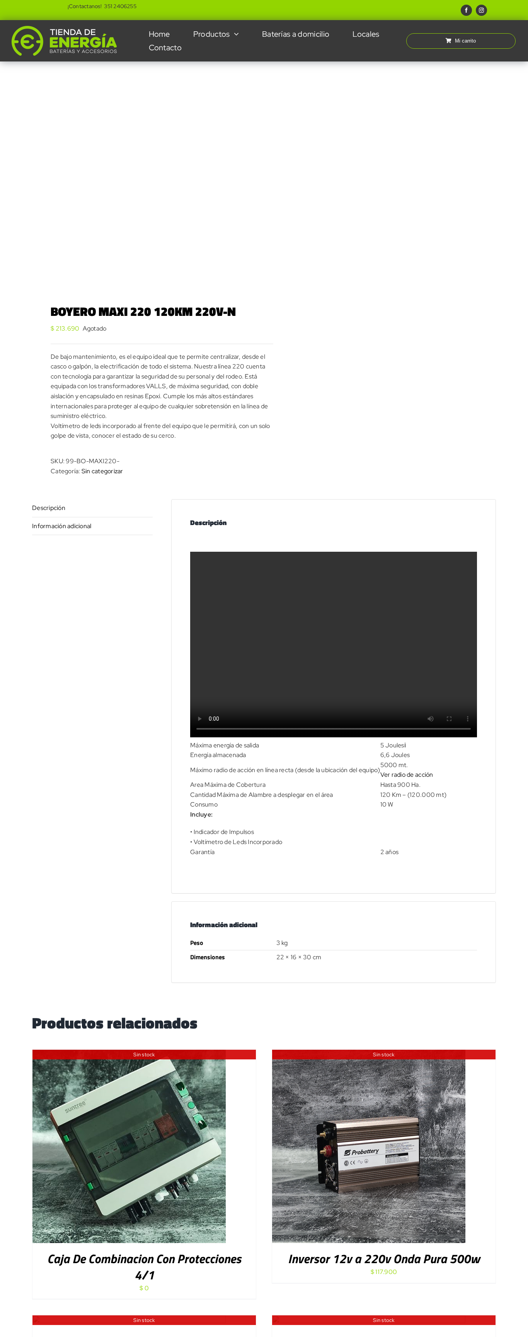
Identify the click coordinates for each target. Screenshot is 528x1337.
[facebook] (466, 10)
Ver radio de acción (406, 775)
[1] (143, 172)
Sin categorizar (102, 471)
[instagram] (481, 10)
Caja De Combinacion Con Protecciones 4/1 (144, 1266)
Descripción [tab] (48, 508)
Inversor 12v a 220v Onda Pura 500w (384, 1258)
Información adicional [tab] (61, 526)
